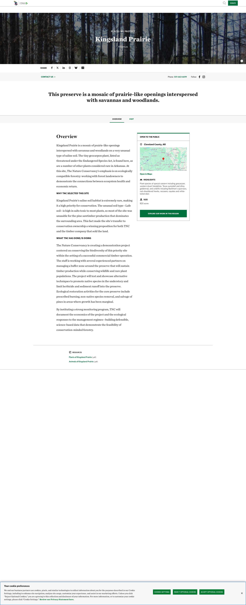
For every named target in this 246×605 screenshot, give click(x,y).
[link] (123, 357)
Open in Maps (146, 174)
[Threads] (70, 68)
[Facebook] (52, 68)
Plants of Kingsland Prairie (80, 357)
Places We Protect (123, 31)
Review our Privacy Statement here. (57, 599)
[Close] (242, 593)
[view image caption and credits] (241, 60)
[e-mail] (82, 68)
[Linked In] (64, 68)
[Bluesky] (76, 68)
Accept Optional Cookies (212, 592)
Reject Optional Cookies (185, 592)
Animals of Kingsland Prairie (81, 361)
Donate (233, 3)
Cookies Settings (161, 592)
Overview (117, 119)
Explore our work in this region (163, 214)
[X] (58, 68)
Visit (131, 119)
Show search (224, 3)
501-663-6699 (180, 77)
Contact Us (47, 77)
